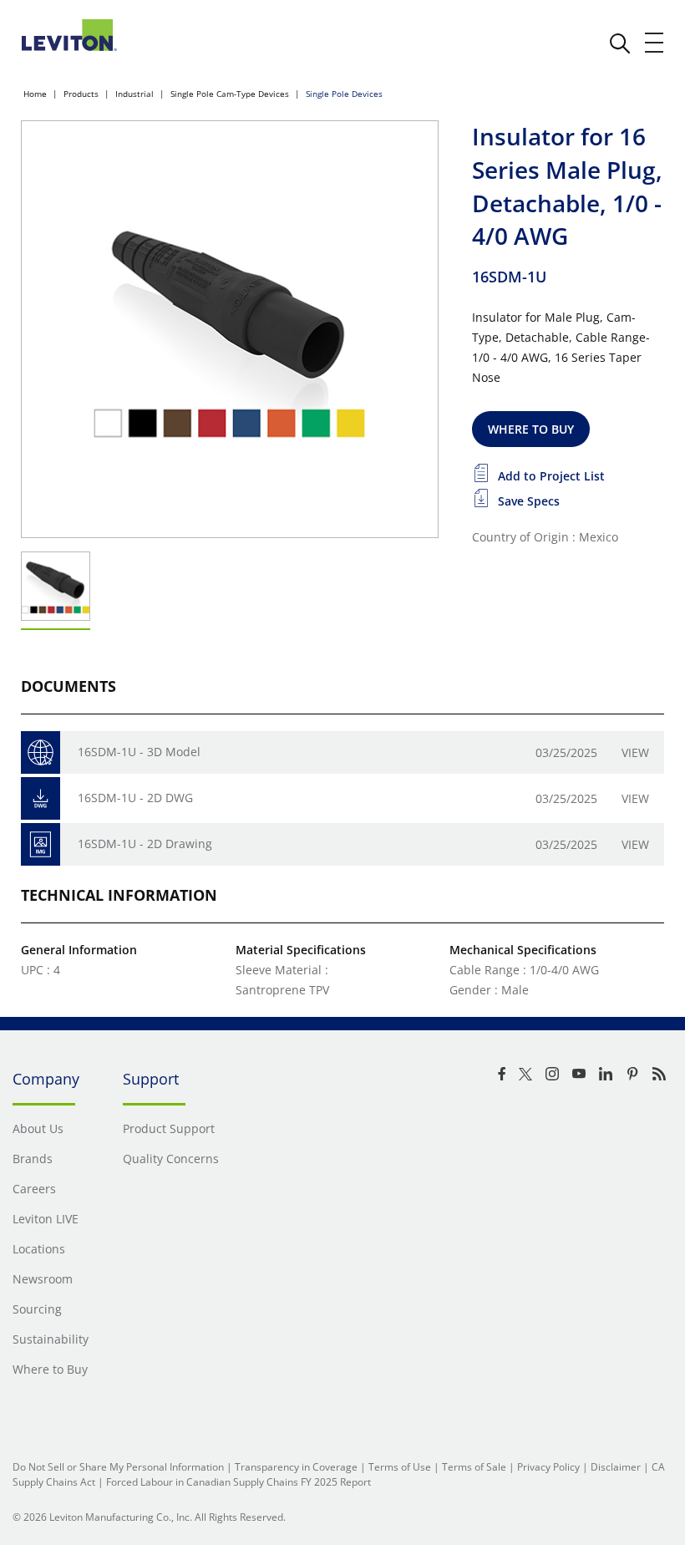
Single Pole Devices (344, 93)
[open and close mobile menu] (655, 43)
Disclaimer (616, 1467)
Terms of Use (399, 1467)
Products (81, 93)
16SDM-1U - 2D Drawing (145, 843)
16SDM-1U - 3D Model (139, 752)
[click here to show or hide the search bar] (620, 43)
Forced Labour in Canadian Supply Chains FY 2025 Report (238, 1482)
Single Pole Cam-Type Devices (229, 93)
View (635, 752)
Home (35, 93)
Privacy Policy (548, 1467)
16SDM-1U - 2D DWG (135, 798)
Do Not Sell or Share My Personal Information (118, 1467)
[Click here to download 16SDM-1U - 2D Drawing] (40, 844)
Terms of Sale (474, 1467)
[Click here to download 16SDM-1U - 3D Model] (40, 752)
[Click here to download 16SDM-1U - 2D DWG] (40, 798)
